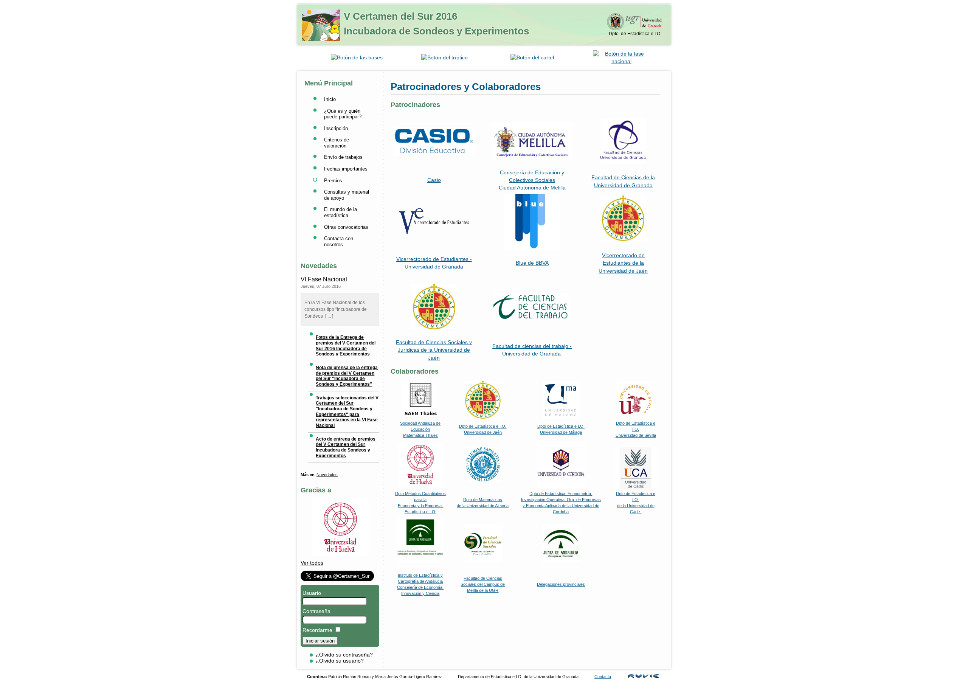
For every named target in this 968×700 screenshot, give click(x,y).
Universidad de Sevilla (636, 435)
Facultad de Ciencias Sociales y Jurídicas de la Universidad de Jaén (434, 350)
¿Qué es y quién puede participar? (342, 114)
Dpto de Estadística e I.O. (561, 426)
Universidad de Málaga (561, 432)
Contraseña (316, 611)
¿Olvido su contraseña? (344, 655)
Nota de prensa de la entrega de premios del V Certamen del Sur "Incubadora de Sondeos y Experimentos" (347, 376)
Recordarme (317, 630)
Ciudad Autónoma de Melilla (532, 188)
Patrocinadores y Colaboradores (466, 86)
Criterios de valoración (336, 143)
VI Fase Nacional (324, 279)
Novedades (327, 474)
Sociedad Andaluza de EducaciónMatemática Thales (420, 429)
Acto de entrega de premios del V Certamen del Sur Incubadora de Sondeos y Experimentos (345, 447)
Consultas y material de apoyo (346, 195)
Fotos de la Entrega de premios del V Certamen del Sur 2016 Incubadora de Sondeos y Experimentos (345, 346)
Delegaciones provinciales (561, 584)
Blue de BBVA (532, 263)
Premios (333, 180)
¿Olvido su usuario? (340, 661)
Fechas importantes (346, 169)
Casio (434, 180)
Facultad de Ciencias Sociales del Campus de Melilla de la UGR (483, 584)
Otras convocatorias (346, 227)
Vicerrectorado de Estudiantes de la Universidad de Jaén (623, 263)
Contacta (602, 676)
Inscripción (336, 128)
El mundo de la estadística (340, 212)
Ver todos (312, 563)
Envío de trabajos (343, 157)
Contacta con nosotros (338, 241)
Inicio (330, 99)
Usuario (311, 593)
